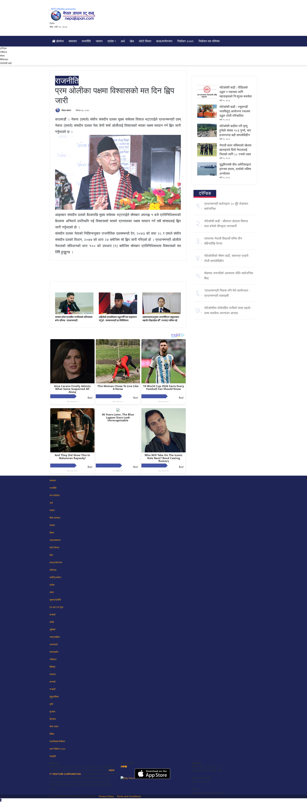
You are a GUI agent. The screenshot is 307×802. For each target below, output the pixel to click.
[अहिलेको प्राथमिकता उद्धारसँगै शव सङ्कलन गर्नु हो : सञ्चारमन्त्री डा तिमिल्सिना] (118, 313)
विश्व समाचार (55, 517)
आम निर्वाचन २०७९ (57, 748)
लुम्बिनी (52, 629)
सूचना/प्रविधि (55, 599)
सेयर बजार (54, 726)
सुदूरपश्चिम (54, 696)
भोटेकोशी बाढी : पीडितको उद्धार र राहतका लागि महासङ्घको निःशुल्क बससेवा (235, 92)
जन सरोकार (55, 495)
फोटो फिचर (145, 41)
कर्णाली (52, 614)
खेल (132, 41)
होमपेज (59, 41)
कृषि (51, 704)
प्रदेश (110, 41)
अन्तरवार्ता (54, 644)
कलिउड (53, 569)
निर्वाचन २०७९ (185, 41)
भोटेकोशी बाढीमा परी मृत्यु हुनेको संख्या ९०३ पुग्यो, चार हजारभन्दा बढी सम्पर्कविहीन (235, 130)
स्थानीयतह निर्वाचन (57, 741)
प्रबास (52, 525)
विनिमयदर (4, 59)
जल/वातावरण (55, 540)
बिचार (52, 532)
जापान (99, 41)
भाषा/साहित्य (55, 637)
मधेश (52, 592)
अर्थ (123, 41)
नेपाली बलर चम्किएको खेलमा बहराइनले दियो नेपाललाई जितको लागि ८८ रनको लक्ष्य (235, 149)
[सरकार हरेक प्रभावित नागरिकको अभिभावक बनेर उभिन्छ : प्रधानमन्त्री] (74, 313)
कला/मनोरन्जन (164, 41)
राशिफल (3, 52)
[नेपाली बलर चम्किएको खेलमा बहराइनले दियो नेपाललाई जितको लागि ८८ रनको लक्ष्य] (207, 155)
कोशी (52, 622)
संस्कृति (53, 756)
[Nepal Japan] (74, 14)
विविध (52, 733)
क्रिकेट (53, 719)
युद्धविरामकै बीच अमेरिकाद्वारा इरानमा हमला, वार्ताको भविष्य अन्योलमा (235, 169)
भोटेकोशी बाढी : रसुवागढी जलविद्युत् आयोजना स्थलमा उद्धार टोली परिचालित (234, 111)
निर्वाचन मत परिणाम (209, 41)
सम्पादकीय (54, 651)
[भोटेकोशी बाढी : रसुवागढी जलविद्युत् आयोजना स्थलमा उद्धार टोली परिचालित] (207, 117)
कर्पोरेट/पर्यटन (55, 577)
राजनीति (86, 41)
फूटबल (52, 711)
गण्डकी (52, 689)
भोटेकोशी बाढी (6, 63)
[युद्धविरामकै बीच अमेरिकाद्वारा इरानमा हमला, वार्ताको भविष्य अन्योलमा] (207, 174)
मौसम (2, 55)
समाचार (73, 41)
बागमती (52, 681)
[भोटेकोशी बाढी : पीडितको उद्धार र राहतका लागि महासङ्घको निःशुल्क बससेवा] (207, 97)
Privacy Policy (106, 796)
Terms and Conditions (129, 796)
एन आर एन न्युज (56, 607)
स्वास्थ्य (53, 674)
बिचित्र (52, 666)
